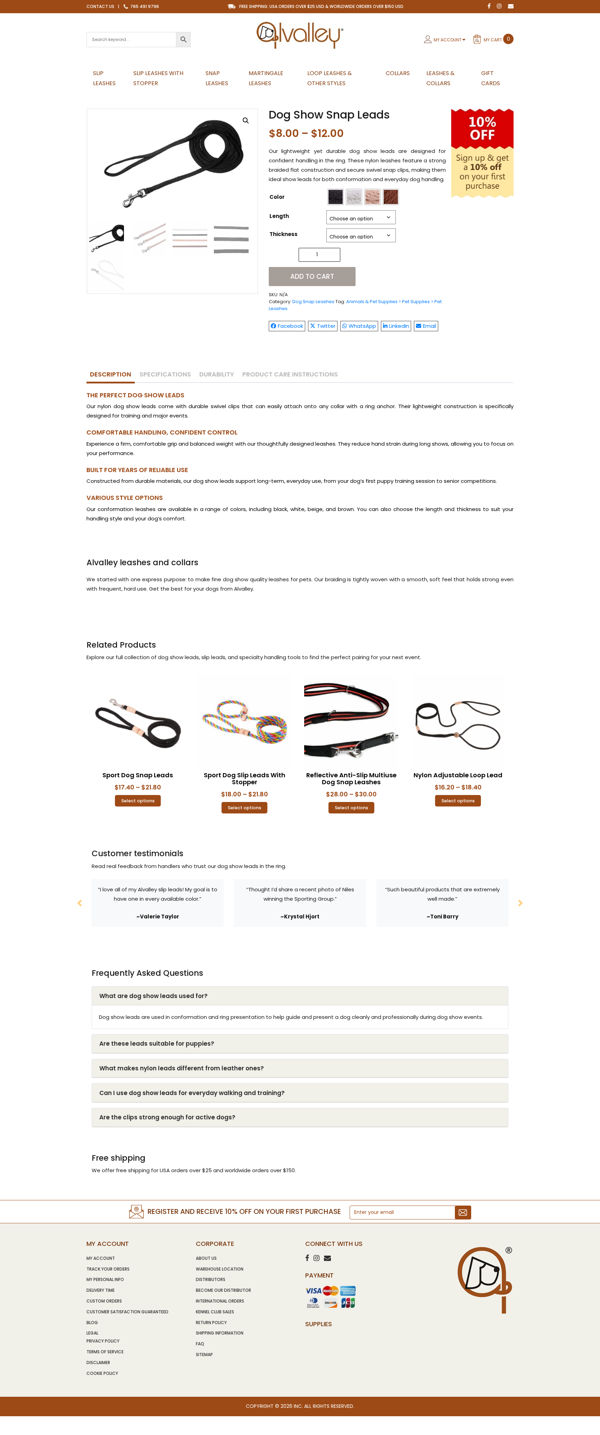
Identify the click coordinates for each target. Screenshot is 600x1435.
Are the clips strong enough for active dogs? (167, 1117)
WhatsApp (362, 326)
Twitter (326, 326)
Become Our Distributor (223, 1290)
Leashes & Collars (440, 78)
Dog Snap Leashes (313, 301)
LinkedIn (399, 326)
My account (100, 1258)
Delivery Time (100, 1290)
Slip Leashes (104, 78)
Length (279, 216)
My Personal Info (105, 1279)
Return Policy (211, 1322)
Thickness (283, 234)
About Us (206, 1258)
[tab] (110, 375)
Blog (92, 1322)
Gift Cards (490, 78)
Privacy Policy (102, 1341)
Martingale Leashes (266, 78)
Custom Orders (104, 1301)
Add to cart (312, 276)
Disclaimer (98, 1362)
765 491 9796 (144, 6)
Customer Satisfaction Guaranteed (127, 1312)
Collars (398, 73)
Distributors (210, 1279)
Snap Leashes (217, 78)
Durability (216, 374)
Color (277, 197)
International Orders (220, 1301)
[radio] (335, 197)
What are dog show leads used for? (153, 996)
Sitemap (204, 1354)
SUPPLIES (318, 1324)
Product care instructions (290, 374)
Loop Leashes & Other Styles (329, 78)
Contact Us (100, 6)
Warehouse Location (219, 1269)
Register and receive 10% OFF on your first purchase (244, 1211)
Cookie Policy (102, 1373)
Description (110, 374)
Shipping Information (219, 1333)
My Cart (497, 39)
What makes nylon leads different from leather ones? (181, 1068)
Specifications (165, 374)
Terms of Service (105, 1352)
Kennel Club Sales (215, 1312)
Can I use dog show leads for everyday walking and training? (192, 1093)
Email (429, 326)
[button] (246, 120)
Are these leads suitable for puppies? (156, 1043)
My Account (447, 40)
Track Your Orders (108, 1269)
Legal (92, 1333)
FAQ (200, 1344)
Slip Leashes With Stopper (158, 78)
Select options (138, 800)
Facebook (290, 326)
